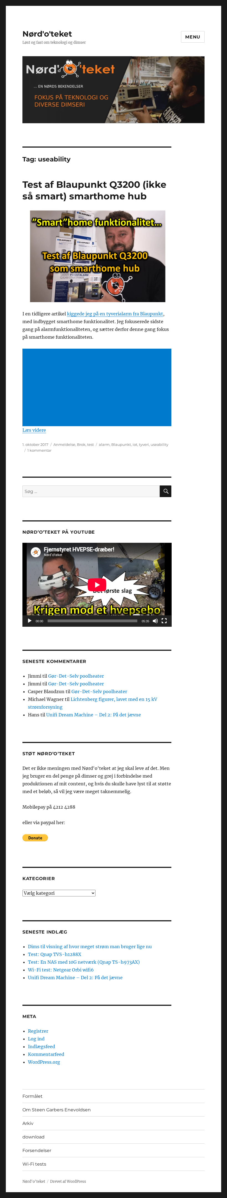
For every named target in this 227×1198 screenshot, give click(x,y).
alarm (104, 444)
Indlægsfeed (41, 1046)
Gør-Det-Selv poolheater (76, 676)
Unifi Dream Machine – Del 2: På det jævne (93, 715)
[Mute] (155, 621)
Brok (81, 444)
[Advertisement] (98, 388)
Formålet (32, 1096)
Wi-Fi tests (34, 1164)
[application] (97, 585)
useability (159, 444)
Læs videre (34, 430)
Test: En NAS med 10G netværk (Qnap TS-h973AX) (84, 962)
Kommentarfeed (46, 1054)
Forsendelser (36, 1150)
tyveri (144, 444)
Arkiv (27, 1123)
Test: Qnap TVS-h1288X (54, 954)
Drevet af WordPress (68, 1181)
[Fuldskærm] (164, 621)
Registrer (38, 1031)
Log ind (36, 1039)
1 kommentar (39, 450)
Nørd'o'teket (47, 33)
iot (135, 444)
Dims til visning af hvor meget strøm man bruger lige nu (90, 946)
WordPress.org (44, 1062)
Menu (192, 37)
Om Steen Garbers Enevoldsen (56, 1109)
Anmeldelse (64, 444)
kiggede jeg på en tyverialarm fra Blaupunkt (115, 314)
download (33, 1137)
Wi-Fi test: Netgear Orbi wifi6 (61, 970)
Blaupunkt (121, 444)
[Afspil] (29, 621)
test (90, 444)
